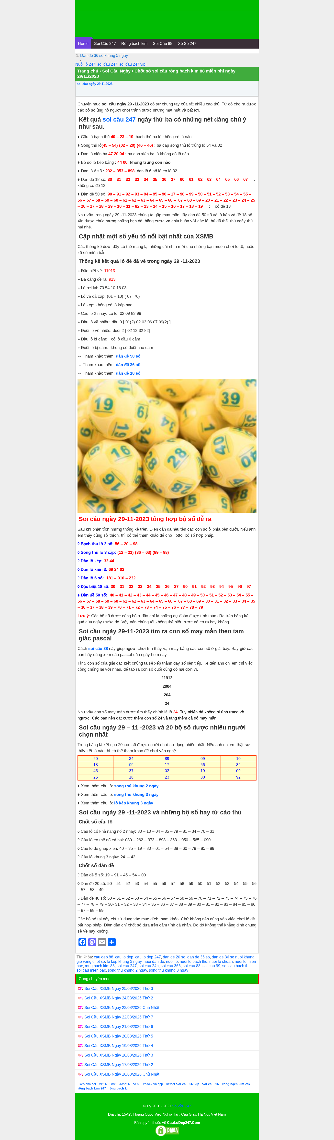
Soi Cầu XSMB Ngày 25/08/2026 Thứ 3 (118, 988)
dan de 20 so (174, 957)
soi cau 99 (211, 966)
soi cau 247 (127, 966)
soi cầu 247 (107, 64)
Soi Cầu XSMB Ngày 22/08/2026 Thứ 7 (118, 1017)
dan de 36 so (198, 957)
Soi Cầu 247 (105, 43)
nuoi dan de (154, 961)
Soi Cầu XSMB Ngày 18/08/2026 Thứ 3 (118, 1055)
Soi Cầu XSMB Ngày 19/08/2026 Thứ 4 (118, 1046)
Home (83, 43)
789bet (171, 1084)
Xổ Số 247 (187, 43)
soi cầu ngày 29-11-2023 (94, 84)
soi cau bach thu (236, 966)
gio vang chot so (91, 961)
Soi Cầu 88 (162, 43)
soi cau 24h (149, 966)
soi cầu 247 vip (132, 64)
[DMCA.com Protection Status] (167, 1135)
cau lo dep (124, 957)
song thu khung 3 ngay (168, 970)
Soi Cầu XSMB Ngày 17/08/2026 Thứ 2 (118, 1065)
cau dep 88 (103, 957)
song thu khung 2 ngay (127, 970)
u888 (113, 1084)
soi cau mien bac (91, 970)
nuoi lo (172, 961)
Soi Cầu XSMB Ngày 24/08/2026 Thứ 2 (118, 998)
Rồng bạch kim (134, 43)
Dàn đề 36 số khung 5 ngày (104, 55)
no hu (137, 1084)
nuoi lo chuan (221, 961)
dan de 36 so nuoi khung (233, 957)
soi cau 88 (191, 966)
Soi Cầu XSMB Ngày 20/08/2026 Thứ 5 (118, 1036)
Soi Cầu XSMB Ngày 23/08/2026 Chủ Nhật (121, 1008)
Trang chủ (87, 71)
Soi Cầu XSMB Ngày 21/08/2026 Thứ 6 (118, 1027)
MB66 (103, 1084)
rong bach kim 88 (100, 966)
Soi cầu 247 (181, 1106)
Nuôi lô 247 (85, 64)
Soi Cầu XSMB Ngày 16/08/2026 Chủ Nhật (121, 1074)
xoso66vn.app (153, 1084)
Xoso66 (125, 1084)
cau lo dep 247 (148, 957)
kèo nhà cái (87, 1084)
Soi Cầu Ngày (116, 71)
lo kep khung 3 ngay (124, 961)
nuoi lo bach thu (193, 961)
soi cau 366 (171, 966)
